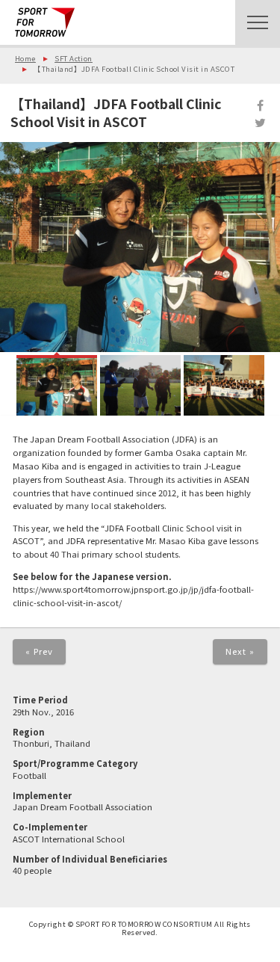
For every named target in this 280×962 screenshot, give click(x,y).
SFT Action (74, 58)
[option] (140, 247)
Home (25, 58)
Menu (257, 22)
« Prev (39, 651)
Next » (240, 651)
